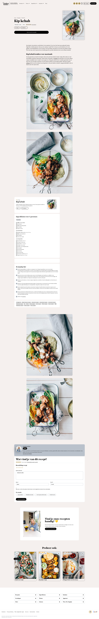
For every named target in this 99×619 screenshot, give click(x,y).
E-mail (51, 482)
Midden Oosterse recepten (26, 302)
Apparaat (65, 598)
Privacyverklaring (10, 611)
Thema (41, 598)
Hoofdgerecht (18, 302)
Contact (37, 611)
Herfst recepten (32, 303)
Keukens (65, 594)
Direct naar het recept (31, 32)
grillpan (28, 63)
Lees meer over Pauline (27, 453)
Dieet (16, 601)
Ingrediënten (42, 594)
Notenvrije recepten (19, 303)
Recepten (17, 594)
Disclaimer (4, 611)
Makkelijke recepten (19, 305)
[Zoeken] (82, 3)
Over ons (26, 611)
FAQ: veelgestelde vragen (19, 611)
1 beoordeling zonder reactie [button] (32, 462)
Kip (24, 303)
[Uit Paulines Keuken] (5, 3)
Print (19, 208)
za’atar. (56, 58)
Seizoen (41, 601)
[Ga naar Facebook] (77, 3)
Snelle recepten (26, 305)
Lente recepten (38, 303)
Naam (17, 482)
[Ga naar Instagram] (74, 3)
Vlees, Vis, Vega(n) (67, 601)
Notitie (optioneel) (19, 470)
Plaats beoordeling (21, 499)
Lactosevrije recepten (51, 302)
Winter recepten (44, 303)
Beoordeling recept (21, 465)
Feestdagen (18, 598)
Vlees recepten (33, 305)
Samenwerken (32, 611)
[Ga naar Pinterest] (79, 3)
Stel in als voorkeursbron (51, 529)
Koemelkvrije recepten (43, 302)
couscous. (24, 296)
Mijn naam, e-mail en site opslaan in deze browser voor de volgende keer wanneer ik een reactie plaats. (33, 489)
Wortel (27, 303)
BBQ (55, 303)
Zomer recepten (51, 303)
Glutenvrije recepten (35, 302)
